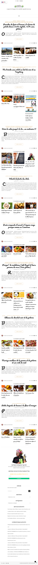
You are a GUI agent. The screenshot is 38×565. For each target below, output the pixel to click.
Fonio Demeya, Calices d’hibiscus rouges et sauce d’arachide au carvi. (19, 509)
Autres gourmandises (12, 223)
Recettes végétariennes (30, 223)
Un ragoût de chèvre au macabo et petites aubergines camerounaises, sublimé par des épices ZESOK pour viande (30, 304)
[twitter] (3, 563)
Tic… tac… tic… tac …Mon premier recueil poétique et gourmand (30, 164)
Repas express (15, 22)
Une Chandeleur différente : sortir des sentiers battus (16, 518)
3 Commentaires (22, 269)
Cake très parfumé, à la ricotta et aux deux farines (18, 57)
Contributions (21, 262)
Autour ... (4, 315)
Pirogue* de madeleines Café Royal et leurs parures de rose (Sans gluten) (19, 266)
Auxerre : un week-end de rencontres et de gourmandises (6, 58)
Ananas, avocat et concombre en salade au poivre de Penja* (18, 439)
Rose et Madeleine (5, 437)
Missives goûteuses (13, 263)
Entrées (22, 223)
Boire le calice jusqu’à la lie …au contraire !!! (19, 129)
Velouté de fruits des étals (19, 178)
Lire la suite (19, 87)
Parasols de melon (17, 254)
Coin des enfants (13, 262)
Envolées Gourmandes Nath (7, 148)
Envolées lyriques (14, 127)
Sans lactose (27, 22)
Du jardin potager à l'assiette (18, 315)
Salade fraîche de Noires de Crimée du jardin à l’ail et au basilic (30, 350)
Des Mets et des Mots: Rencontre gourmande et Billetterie (6, 167)
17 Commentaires (21, 181)
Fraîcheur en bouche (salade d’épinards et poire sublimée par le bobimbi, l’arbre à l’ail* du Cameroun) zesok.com (19, 554)
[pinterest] (6, 563)
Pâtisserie (27, 315)
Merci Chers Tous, (5, 103)
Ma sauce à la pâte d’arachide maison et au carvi (15, 513)
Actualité (22, 126)
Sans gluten (21, 22)
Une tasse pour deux (29, 393)
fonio (27, 21)
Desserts (19, 21)
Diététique (23, 21)
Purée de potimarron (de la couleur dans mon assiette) (19, 350)
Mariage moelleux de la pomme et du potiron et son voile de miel (19, 361)
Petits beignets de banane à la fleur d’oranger (19, 405)
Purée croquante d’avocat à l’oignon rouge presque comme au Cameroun (19, 226)
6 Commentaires (21, 74)
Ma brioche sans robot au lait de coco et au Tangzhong (19, 70)
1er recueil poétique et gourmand (12, 126)
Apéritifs (5, 223)
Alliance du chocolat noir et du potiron (19, 317)
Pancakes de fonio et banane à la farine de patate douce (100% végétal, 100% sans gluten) (19, 26)
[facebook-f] (1, 563)
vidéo (30, 127)
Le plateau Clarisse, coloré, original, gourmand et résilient (17, 511)
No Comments (21, 131)
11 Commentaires (22, 364)
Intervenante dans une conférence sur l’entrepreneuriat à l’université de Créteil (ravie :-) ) (18, 305)
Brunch (26, 126)
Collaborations (12, 21)
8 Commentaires (21, 407)
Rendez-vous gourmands (24, 127)
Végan (31, 22)
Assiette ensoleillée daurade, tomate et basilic (5, 350)
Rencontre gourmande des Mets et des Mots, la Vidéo (19, 167)
